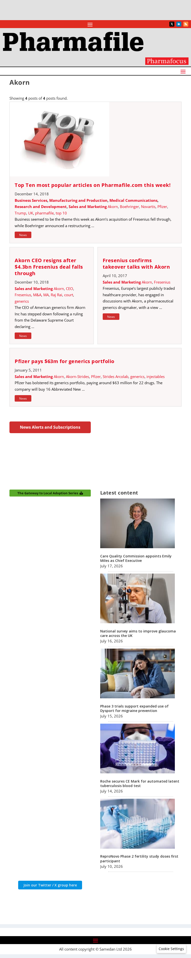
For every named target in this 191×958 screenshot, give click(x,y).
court (68, 294)
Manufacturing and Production (78, 200)
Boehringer (129, 206)
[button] (171, 948)
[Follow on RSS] (185, 24)
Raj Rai (56, 294)
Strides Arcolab (115, 376)
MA (46, 294)
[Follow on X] (171, 24)
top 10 (61, 212)
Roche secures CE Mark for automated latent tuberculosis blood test (139, 783)
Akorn (113, 206)
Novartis (148, 206)
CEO (69, 288)
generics (22, 301)
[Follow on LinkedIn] (178, 24)
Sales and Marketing (88, 206)
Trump (20, 212)
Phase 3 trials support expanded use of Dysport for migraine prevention (134, 708)
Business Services (31, 200)
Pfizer (162, 206)
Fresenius (23, 294)
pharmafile (44, 212)
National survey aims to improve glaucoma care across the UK (138, 633)
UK (30, 212)
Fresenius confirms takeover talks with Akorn (136, 263)
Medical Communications (133, 200)
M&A (37, 294)
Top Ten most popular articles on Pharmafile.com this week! (93, 185)
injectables (155, 376)
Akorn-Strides (77, 376)
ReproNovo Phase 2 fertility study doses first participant (139, 858)
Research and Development (41, 206)
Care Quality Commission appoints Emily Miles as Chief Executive (136, 558)
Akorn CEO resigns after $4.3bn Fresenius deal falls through (49, 267)
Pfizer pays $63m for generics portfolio (64, 361)
